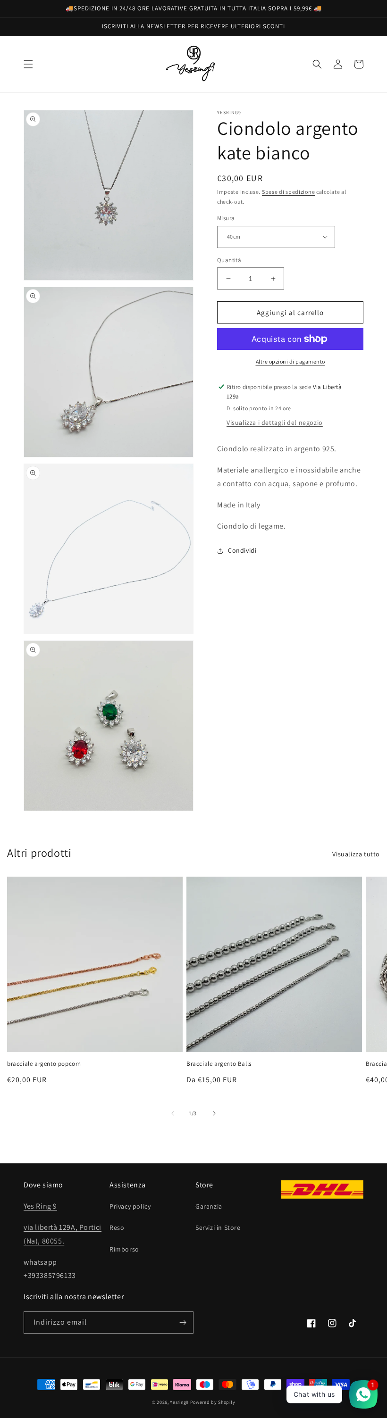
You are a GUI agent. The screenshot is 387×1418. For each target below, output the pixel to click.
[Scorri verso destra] (214, 1113)
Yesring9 (179, 1402)
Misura (226, 218)
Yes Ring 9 (40, 1206)
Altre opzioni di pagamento (290, 361)
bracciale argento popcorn (44, 1064)
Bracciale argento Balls (219, 1064)
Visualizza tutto (356, 854)
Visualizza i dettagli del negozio (275, 422)
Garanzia (208, 1206)
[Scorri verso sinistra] (172, 1113)
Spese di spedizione (288, 191)
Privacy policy (130, 1206)
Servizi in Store (218, 1227)
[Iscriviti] (182, 1322)
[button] (28, 64)
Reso (116, 1227)
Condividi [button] (242, 550)
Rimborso (124, 1249)
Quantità (229, 260)
